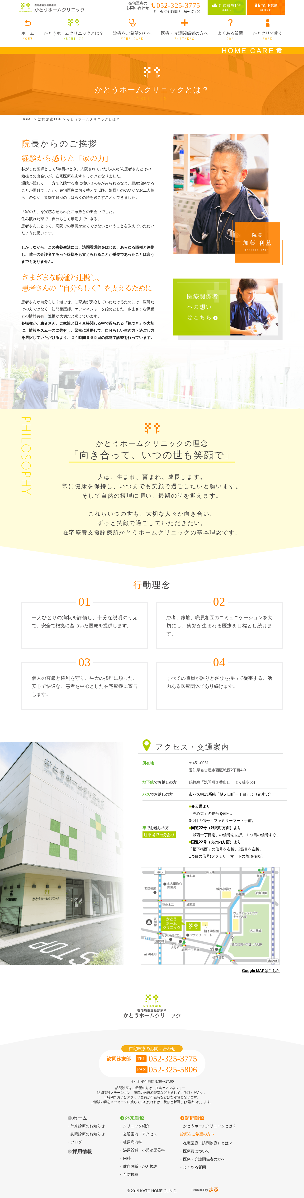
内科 (127, 1158)
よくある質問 (194, 1167)
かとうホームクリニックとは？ (209, 1126)
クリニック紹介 (136, 1126)
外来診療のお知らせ (88, 1126)
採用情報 (82, 1151)
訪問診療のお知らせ (88, 1134)
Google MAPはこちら (261, 971)
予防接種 (130, 1174)
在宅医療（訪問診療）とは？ (208, 1143)
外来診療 (135, 1118)
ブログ (76, 1142)
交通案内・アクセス (140, 1134)
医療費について (196, 1151)
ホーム (79, 1118)
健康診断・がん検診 (140, 1166)
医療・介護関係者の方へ (204, 1159)
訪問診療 (195, 1118)
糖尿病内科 (132, 1142)
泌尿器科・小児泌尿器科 (144, 1150)
